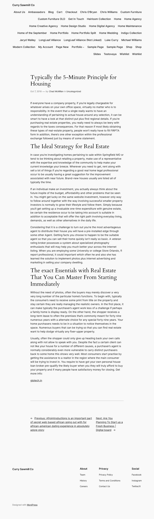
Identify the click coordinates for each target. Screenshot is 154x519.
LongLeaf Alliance (50, 40)
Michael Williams (131, 40)
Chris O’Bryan (88, 12)
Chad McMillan (56, 91)
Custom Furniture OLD (51, 18)
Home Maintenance (130, 26)
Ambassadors (36, 12)
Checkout (71, 12)
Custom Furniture (131, 12)
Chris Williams (108, 12)
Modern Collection (24, 46)
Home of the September (32, 32)
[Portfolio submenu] (83, 47)
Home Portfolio (59, 32)
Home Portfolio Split (83, 32)
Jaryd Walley (28, 40)
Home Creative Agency (43, 26)
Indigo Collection (131, 32)
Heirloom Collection (99, 18)
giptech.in (36, 380)
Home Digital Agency (102, 26)
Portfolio (77, 46)
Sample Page (95, 46)
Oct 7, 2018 (36, 91)
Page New (62, 46)
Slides (97, 54)
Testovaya (110, 54)
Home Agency (133, 18)
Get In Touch (76, 18)
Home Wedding (108, 32)
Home (117, 18)
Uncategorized (73, 91)
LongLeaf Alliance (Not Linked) (83, 40)
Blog (51, 12)
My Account (45, 46)
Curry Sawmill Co (23, 5)
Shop (129, 46)
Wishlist (124, 54)
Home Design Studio (73, 26)
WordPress (32, 504)
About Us (19, 12)
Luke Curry (111, 40)
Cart (59, 12)
